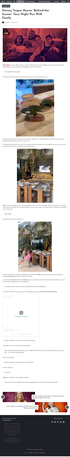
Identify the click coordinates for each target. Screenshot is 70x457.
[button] (68, 1)
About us (31, 452)
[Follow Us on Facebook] (52, 422)
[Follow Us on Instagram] (58, 422)
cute (19, 139)
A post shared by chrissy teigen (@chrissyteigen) (21, 334)
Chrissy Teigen (6, 65)
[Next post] (67, 407)
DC (14, 1)
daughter (25, 279)
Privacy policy (42, 452)
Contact (36, 452)
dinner (27, 67)
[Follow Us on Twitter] (55, 422)
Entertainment (30, 1)
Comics (56, 1)
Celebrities (20, 1)
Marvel (9, 1)
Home (3, 1)
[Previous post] (3, 397)
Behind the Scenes (44, 1)
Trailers (63, 1)
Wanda (7, 22)
